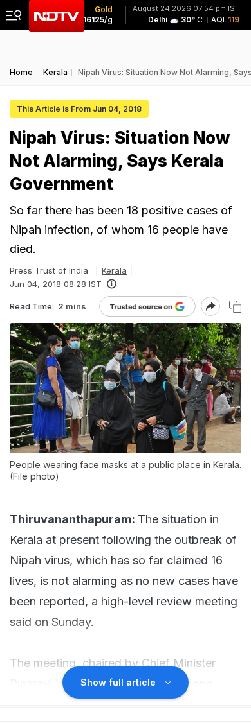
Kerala (114, 270)
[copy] (235, 307)
